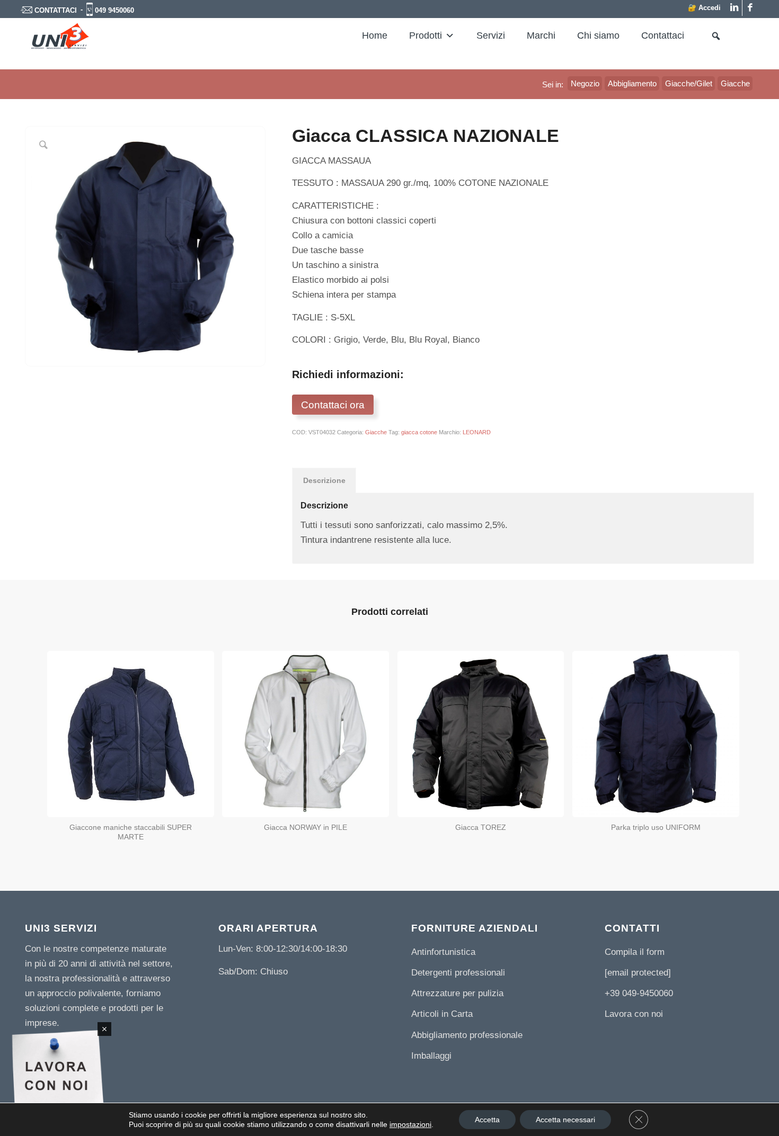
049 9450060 (114, 10)
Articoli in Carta (442, 1014)
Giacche (376, 432)
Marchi (541, 35)
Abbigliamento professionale (467, 1035)
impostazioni (410, 1124)
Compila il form (635, 952)
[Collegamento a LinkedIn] (734, 8)
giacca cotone (419, 432)
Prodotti (425, 35)
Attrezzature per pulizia (457, 993)
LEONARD (477, 432)
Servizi (490, 35)
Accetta (487, 1119)
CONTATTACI (55, 10)
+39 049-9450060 (639, 993)
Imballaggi (431, 1056)
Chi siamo (598, 35)
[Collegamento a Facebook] (750, 8)
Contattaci (662, 35)
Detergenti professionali (458, 973)
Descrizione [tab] (324, 480)
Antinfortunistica (443, 952)
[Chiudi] (104, 1029)
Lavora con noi (634, 1014)
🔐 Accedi (704, 8)
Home (374, 35)
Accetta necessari (565, 1119)
